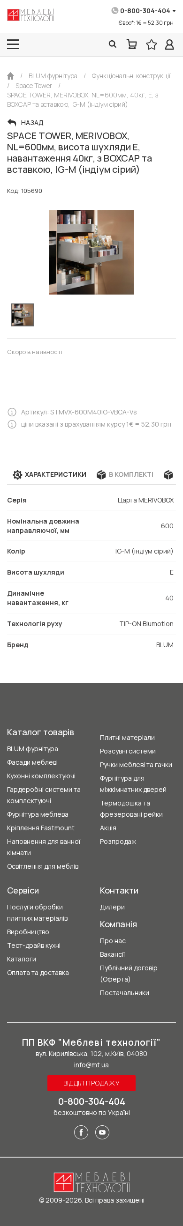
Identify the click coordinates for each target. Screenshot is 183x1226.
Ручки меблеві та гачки (136, 764)
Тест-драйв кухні (34, 945)
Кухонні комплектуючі (41, 775)
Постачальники (124, 992)
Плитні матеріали (127, 737)
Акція (108, 827)
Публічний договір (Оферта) (129, 973)
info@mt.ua (91, 1064)
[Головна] (10, 76)
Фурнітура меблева (38, 814)
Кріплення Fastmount (41, 827)
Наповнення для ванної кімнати (43, 847)
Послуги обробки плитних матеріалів (37, 912)
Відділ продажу (91, 1082)
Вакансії (112, 954)
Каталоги (21, 958)
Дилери (112, 906)
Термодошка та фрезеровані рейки (131, 808)
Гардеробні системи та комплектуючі (44, 795)
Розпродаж (118, 841)
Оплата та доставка (38, 972)
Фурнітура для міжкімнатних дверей (133, 784)
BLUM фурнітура (32, 748)
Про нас (113, 940)
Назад (32, 122)
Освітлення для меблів (42, 866)
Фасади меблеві (32, 762)
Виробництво (28, 931)
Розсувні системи (128, 750)
